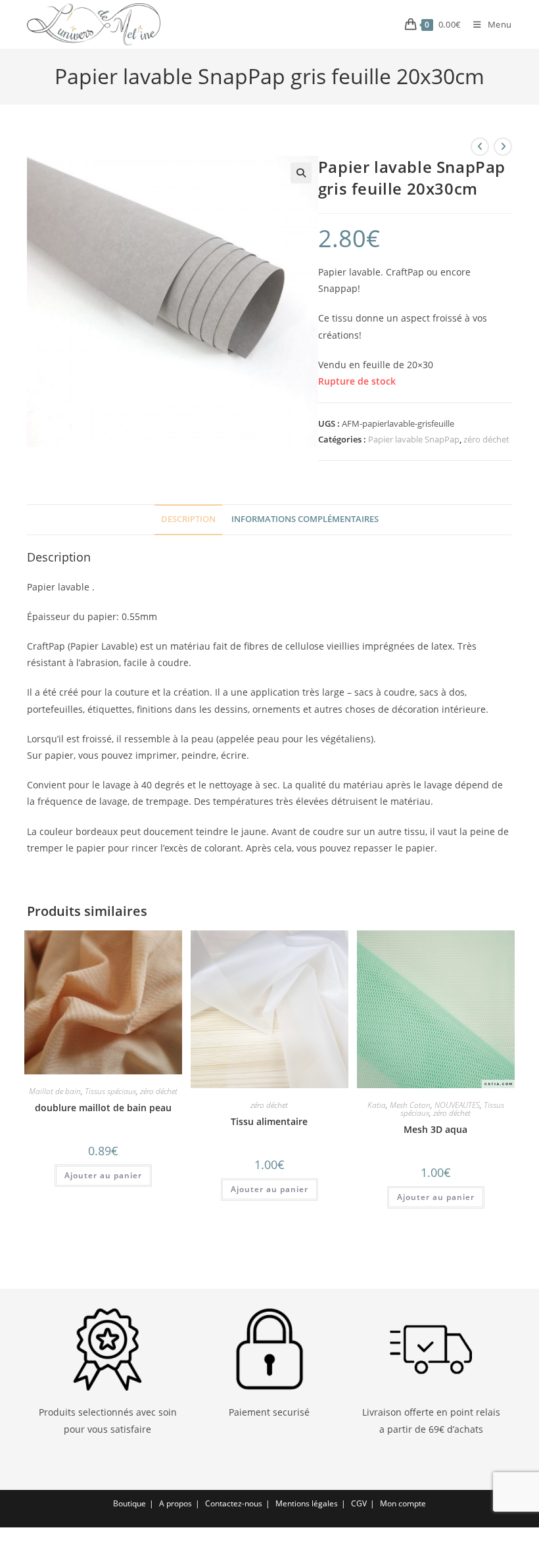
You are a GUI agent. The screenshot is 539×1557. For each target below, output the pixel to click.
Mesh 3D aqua (435, 1129)
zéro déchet (486, 439)
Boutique (129, 1503)
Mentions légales (306, 1503)
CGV (359, 1503)
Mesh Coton (410, 1105)
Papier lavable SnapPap (413, 439)
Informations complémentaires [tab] (305, 519)
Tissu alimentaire (269, 1121)
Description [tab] (188, 519)
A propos (175, 1503)
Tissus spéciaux (110, 1091)
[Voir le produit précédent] (480, 146)
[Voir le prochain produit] (503, 146)
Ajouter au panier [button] (103, 1175)
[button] (301, 172)
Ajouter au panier (269, 1189)
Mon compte (403, 1503)
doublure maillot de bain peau (103, 1107)
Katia (376, 1105)
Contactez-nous (233, 1503)
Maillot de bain (55, 1091)
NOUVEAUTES (457, 1105)
